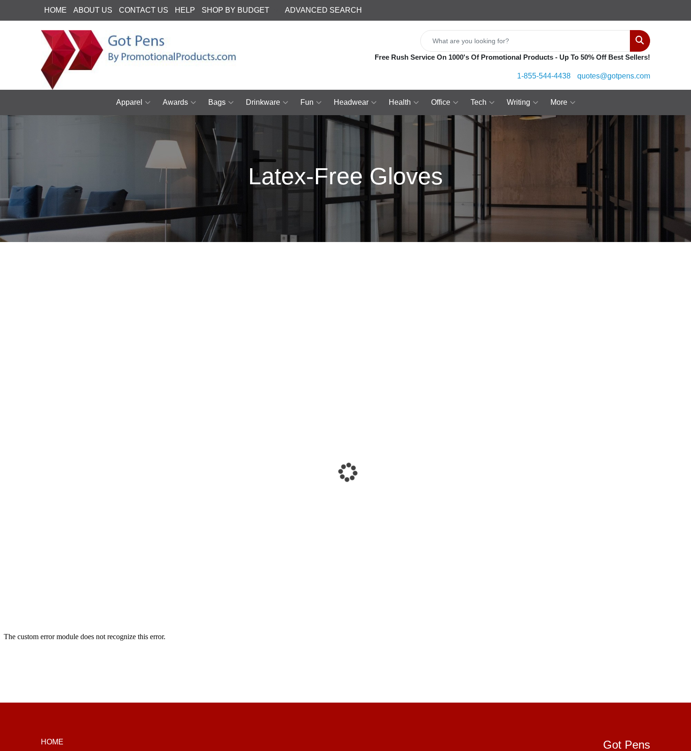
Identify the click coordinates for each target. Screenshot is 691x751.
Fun (307, 102)
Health (400, 102)
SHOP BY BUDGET (235, 10)
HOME (55, 10)
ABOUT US (92, 10)
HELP (185, 10)
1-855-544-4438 (544, 76)
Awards (175, 102)
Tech (479, 102)
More (558, 102)
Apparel (129, 102)
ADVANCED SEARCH (323, 10)
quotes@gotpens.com (613, 76)
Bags (217, 102)
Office (440, 102)
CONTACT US (143, 10)
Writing (518, 102)
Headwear (351, 102)
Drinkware (263, 102)
